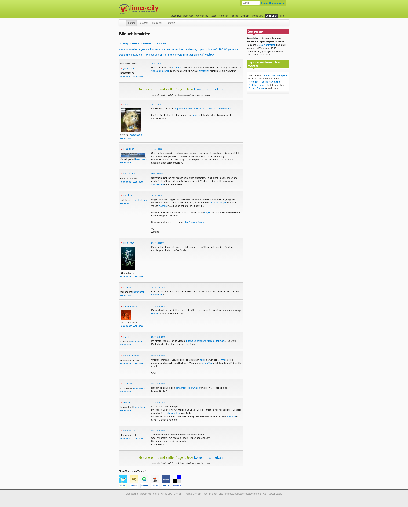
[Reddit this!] (156, 486)
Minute (154, 313)
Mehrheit (222, 359)
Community (271, 15)
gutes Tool (207, 362)
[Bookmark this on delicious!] (178, 486)
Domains (245, 15)
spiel (197, 54)
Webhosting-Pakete (206, 15)
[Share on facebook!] (167, 486)
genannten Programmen (187, 387)
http (145, 54)
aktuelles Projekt (218, 202)
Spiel (201, 359)
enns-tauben (129, 173)
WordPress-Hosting (228, 15)
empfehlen (209, 49)
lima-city (123, 43)
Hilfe (281, 15)
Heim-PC (148, 43)
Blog (221, 493)
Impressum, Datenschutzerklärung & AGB (245, 493)
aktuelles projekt (136, 49)
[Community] (124, 21)
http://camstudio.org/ (194, 222)
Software (161, 43)
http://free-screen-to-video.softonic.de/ (205, 340)
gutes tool (137, 54)
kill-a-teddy (128, 242)
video (209, 54)
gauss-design (130, 305)
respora (127, 287)
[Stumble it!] (145, 486)
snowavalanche (131, 355)
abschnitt (123, 49)
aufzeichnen (178, 49)
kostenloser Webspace (182, 15)
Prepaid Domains (257, 88)
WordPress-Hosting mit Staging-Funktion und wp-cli (264, 83)
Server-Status (275, 493)
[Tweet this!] (124, 486)
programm (181, 54)
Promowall (157, 22)
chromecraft (129, 430)
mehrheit (162, 54)
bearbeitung (191, 49)
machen (152, 54)
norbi (125, 104)
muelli (126, 336)
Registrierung (276, 2)
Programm (176, 67)
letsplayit (127, 402)
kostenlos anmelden (208, 89)
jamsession (129, 68)
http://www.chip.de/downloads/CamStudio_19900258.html (203, 108)
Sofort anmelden (267, 44)
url (202, 54)
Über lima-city (210, 493)
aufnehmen (165, 49)
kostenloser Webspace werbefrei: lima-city (150, 9)
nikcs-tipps (128, 148)
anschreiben (152, 49)
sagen (190, 54)
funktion (222, 49)
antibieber (128, 195)
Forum (131, 22)
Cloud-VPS (257, 15)
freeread (127, 383)
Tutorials (171, 22)
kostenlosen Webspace (132, 76)
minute (171, 54)
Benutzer (143, 22)
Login (264, 2)
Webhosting (132, 493)
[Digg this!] (135, 486)
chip (200, 49)
